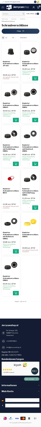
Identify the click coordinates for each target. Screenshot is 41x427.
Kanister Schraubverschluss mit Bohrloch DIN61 (11, 236)
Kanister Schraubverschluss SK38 (30, 64)
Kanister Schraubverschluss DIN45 (11, 105)
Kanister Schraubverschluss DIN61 (11, 278)
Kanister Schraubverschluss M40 (11, 191)
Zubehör (22, 19)
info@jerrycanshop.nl (13, 347)
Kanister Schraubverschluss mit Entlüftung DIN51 (11, 148)
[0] (38, 7)
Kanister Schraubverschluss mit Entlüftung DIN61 (30, 192)
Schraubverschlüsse (8, 21)
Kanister (14, 19)
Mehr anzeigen (29, 379)
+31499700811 (11, 341)
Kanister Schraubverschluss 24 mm (11, 64)
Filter (19, 31)
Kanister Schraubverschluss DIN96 (30, 235)
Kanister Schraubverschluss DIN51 (30, 105)
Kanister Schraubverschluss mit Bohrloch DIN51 (30, 148)
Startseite (5, 19)
